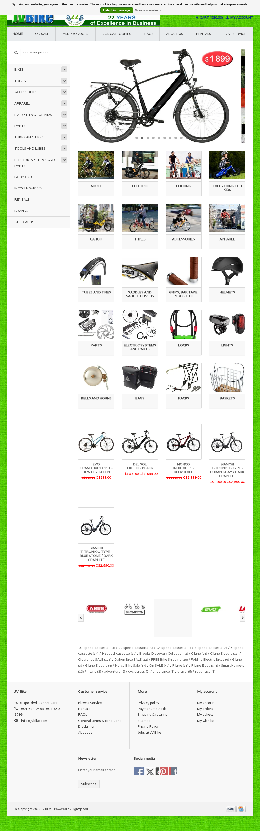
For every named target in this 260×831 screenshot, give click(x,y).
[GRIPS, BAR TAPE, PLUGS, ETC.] (183, 271)
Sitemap (144, 720)
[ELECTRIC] (140, 165)
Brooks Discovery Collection (163, 653)
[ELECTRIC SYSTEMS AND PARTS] (140, 324)
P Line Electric (204, 665)
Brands (21, 211)
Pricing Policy (148, 726)
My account (241, 17)
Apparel (22, 103)
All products (75, 33)
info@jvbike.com (34, 720)
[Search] (16, 52)
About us (174, 33)
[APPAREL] (227, 218)
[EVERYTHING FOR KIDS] (227, 165)
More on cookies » (148, 10)
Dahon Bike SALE (131, 659)
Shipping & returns (152, 714)
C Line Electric (224, 653)
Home (18, 33)
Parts (20, 126)
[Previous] (81, 618)
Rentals (22, 199)
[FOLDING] (183, 165)
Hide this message (116, 10)
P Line (180, 665)
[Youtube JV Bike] (164, 771)
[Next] (242, 618)
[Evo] (174, 609)
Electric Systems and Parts (34, 163)
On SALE (159, 665)
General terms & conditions (99, 720)
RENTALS (203, 33)
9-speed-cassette (119, 653)
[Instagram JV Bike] (173, 771)
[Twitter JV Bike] (146, 771)
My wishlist (205, 720)
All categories (117, 33)
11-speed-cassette (135, 648)
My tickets (205, 714)
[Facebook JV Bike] (138, 771)
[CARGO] (96, 218)
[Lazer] (212, 609)
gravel (184, 671)
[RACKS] (183, 377)
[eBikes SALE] (161, 95)
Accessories (25, 92)
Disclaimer (86, 726)
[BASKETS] (227, 377)
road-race (205, 671)
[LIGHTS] (227, 324)
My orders (205, 709)
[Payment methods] (231, 809)
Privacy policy (148, 703)
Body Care (24, 177)
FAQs (149, 33)
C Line (199, 653)
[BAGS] (140, 377)
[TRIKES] (140, 218)
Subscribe (89, 784)
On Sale (42, 33)
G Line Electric (98, 665)
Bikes (19, 69)
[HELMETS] (227, 271)
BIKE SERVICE (235, 33)
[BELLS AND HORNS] (96, 377)
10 (187, 138)
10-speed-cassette (96, 648)
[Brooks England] (136, 618)
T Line (94, 671)
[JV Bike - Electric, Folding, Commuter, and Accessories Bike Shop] (96, 17)
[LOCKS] (183, 324)
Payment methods (152, 709)
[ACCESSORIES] (183, 218)
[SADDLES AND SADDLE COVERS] (140, 271)
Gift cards (24, 222)
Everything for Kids (33, 115)
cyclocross (139, 671)
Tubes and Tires (29, 137)
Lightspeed (80, 809)
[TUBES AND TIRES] (96, 271)
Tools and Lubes (29, 148)
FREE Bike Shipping (169, 659)
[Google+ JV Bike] (155, 771)
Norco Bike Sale (130, 665)
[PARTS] (96, 324)
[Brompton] (97, 609)
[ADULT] (96, 165)
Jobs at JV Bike (149, 732)
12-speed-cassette (173, 648)
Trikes (20, 81)
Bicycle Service (28, 188)
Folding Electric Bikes (210, 659)
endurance (163, 671)
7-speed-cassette (210, 648)
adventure (114, 671)
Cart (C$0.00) (211, 17)
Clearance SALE (94, 659)
